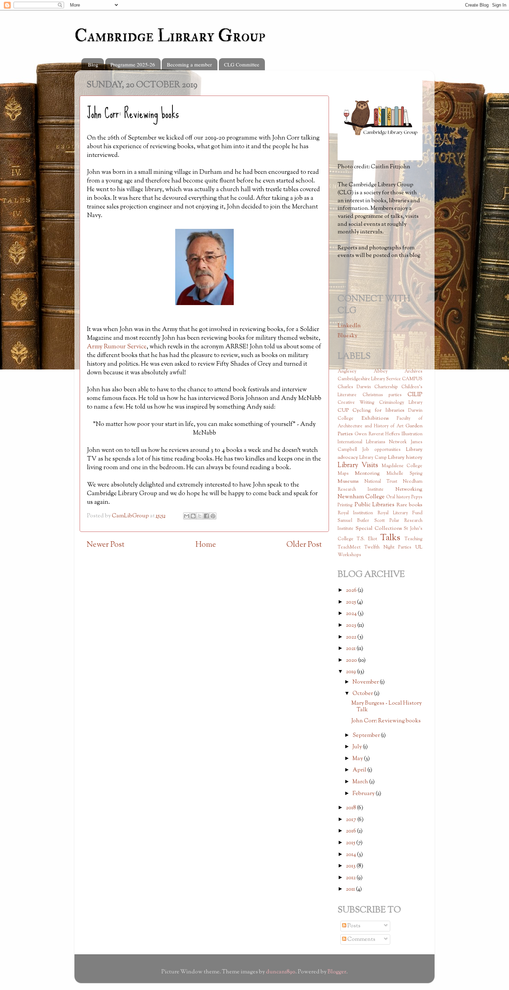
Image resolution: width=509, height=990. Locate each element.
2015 (351, 843)
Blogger (337, 972)
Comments (360, 939)
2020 (352, 660)
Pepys (416, 497)
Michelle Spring (404, 474)
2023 (351, 625)
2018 (351, 808)
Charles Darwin (354, 387)
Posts (353, 926)
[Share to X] (199, 515)
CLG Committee (241, 64)
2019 (351, 672)
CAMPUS (412, 379)
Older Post (304, 545)
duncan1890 (280, 972)
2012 (351, 878)
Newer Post (106, 545)
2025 (351, 602)
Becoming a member (189, 64)
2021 (351, 648)
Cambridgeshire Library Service (369, 379)
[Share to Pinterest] (212, 515)
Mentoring (367, 473)
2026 (352, 590)
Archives (413, 371)
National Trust (380, 482)
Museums (348, 481)
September (366, 735)
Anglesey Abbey (362, 371)
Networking (408, 489)
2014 (351, 854)
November (366, 682)
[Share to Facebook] (206, 515)
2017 (351, 819)
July (357, 747)
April (359, 770)
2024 (352, 613)
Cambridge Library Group (169, 36)
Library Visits (358, 465)
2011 (351, 889)
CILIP (415, 395)
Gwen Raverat (369, 434)
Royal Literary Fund (399, 513)
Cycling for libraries (378, 410)
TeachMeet (349, 547)
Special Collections (379, 528)
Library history (405, 457)
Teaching (413, 539)
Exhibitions (375, 418)
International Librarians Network (372, 442)
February (364, 794)
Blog (93, 64)
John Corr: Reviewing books (386, 721)
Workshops (349, 555)
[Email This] (186, 515)
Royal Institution (355, 513)
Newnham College (361, 497)
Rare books (409, 505)
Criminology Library (400, 403)
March (360, 782)
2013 (351, 866)
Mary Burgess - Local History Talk (386, 706)
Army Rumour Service (116, 346)
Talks (390, 538)
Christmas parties (382, 395)
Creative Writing (356, 403)
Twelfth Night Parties (387, 547)
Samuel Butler (353, 521)
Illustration (412, 434)
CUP (343, 410)
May (358, 759)
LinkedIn (349, 326)
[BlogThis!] (193, 515)
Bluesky (347, 336)
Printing (345, 505)
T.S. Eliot (367, 539)
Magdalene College (402, 466)
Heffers (392, 434)
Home (205, 545)
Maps (343, 474)
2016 (351, 831)
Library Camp (373, 458)
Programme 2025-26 (132, 64)
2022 (351, 637)
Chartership (386, 387)
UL (418, 547)
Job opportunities (381, 450)
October (363, 693)
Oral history (398, 497)
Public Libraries (375, 505)
